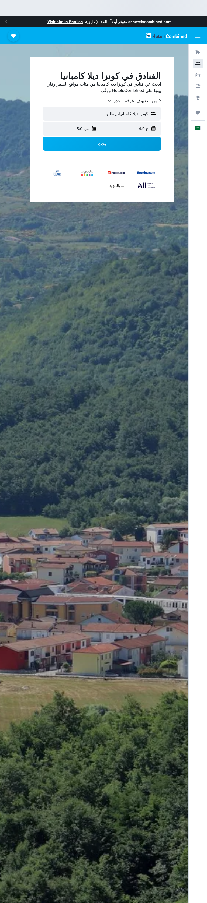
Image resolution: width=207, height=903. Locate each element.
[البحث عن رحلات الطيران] (198, 52)
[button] (6, 21)
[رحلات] (198, 112)
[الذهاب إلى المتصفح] (198, 97)
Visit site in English (65, 21)
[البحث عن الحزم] (198, 86)
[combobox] (134, 100)
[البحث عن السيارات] (198, 74)
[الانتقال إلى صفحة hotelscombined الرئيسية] (167, 35)
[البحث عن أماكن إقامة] (198, 63)
